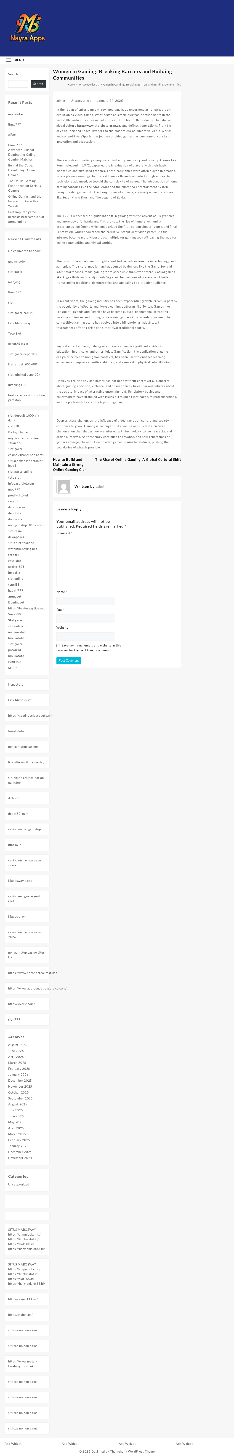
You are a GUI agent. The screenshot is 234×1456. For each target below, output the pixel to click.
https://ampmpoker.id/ (24, 1234)
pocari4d (14, 650)
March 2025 (17, 1134)
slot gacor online (20, 471)
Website (62, 627)
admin (60, 100)
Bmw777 (14, 124)
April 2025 (16, 1128)
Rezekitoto (16, 731)
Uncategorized (18, 1184)
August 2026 (17, 1045)
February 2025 (19, 1140)
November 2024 (20, 1158)
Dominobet (16, 602)
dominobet (16, 519)
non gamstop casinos (23, 746)
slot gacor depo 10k (22, 354)
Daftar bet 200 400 (22, 364)
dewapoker (16, 537)
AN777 (13, 798)
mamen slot (16, 632)
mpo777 (14, 489)
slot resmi (15, 531)
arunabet (14, 596)
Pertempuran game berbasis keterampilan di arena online (26, 216)
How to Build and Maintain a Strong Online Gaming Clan (70, 464)
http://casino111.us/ (23, 1299)
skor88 (13, 501)
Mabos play (16, 916)
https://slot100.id (21, 1244)
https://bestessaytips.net (26, 608)
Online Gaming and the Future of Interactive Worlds (25, 201)
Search (13, 74)
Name (61, 592)
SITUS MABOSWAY (22, 1229)
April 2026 (16, 1057)
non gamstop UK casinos (26, 525)
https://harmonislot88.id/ (26, 1249)
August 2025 (17, 1104)
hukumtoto (16, 638)
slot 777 (14, 1019)
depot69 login (18, 813)
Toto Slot (14, 333)
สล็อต (12, 135)
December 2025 (20, 1080)
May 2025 (16, 1122)
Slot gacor (15, 620)
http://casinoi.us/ (20, 1315)
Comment (64, 533)
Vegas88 (14, 614)
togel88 (14, 584)
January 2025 (18, 1146)
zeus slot (14, 561)
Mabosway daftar (21, 880)
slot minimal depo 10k (24, 374)
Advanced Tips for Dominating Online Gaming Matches (21, 154)
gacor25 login (18, 344)
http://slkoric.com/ (21, 1004)
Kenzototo (15, 684)
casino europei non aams (26, 455)
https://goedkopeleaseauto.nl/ (30, 715)
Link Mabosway (19, 323)
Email (61, 609)
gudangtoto (16, 261)
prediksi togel (18, 495)
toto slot (14, 477)
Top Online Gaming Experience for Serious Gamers (24, 185)
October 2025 (18, 1092)
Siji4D (12, 668)
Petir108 (14, 662)
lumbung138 (17, 385)
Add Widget (13, 1443)
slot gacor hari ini (20, 313)
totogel (13, 555)
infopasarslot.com (21, 483)
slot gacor (15, 272)
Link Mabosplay (19, 700)
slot (11, 302)
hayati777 (15, 590)
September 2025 (20, 1098)
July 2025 (15, 1110)
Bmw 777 (15, 145)
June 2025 (16, 1116)
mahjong (14, 282)
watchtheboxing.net (22, 549)
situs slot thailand (21, 543)
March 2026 (17, 1063)
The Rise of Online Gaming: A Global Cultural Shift (138, 459)
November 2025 (20, 1086)
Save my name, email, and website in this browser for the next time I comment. (88, 648)
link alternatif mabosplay (26, 762)
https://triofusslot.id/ (23, 1239)
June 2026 (16, 1051)
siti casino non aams (22, 1330)
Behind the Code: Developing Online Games (21, 170)
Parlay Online (18, 432)
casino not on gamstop (24, 829)
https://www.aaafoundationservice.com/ (37, 988)
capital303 (16, 566)
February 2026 (19, 1068)
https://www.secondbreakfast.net (32, 973)
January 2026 (18, 1074)
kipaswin (14, 845)
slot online (15, 578)
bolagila (14, 572)
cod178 (13, 426)
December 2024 (20, 1152)
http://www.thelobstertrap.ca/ (99, 125)
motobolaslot (18, 114)
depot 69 (14, 513)
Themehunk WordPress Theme (132, 1451)
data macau (16, 507)
